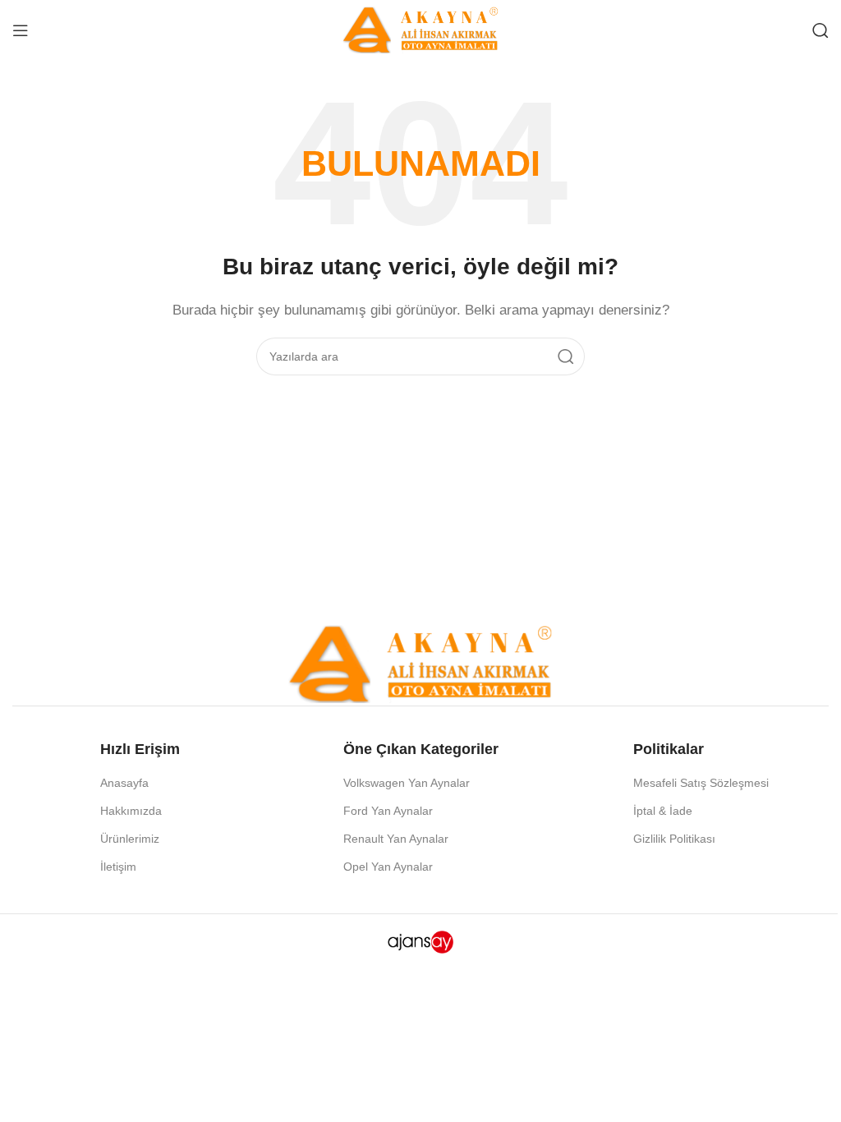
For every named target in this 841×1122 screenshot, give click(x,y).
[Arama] (820, 30)
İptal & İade (662, 810)
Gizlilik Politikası (674, 838)
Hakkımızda (131, 810)
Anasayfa (124, 782)
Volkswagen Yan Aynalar (406, 782)
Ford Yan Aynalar (388, 810)
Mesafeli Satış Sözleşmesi (701, 782)
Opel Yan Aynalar (388, 866)
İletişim (118, 866)
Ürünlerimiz (129, 838)
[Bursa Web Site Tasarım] (420, 941)
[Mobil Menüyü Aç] (20, 30)
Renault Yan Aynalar (395, 838)
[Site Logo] (420, 28)
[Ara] (566, 356)
